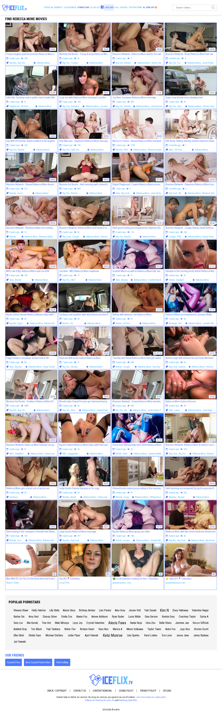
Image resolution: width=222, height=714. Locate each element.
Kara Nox (103, 629)
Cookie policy (126, 690)
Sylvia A (204, 616)
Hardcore (14, 497)
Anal (118, 193)
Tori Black (36, 629)
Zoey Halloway (180, 610)
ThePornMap (62, 662)
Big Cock (125, 193)
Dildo (125, 453)
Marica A (117, 629)
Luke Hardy (156, 193)
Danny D (104, 236)
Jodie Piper (74, 635)
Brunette (75, 106)
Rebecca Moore (51, 323)
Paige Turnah (49, 366)
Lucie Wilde (134, 616)
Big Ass (13, 63)
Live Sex (109, 7)
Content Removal (102, 690)
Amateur (172, 497)
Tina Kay (156, 366)
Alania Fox (81, 616)
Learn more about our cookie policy (151, 697)
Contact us (79, 690)
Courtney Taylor (187, 616)
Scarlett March (154, 280)
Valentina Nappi (200, 610)
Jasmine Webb (209, 323)
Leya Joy (78, 623)
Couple (74, 63)
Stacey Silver (50, 616)
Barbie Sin (19, 616)
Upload (167, 690)
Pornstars (83, 7)
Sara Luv (18, 623)
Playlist (97, 7)
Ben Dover (210, 540)
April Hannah (91, 635)
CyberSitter (132, 700)
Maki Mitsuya (62, 623)
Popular (48, 7)
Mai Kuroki (32, 623)
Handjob (180, 280)
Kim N (164, 610)
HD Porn (24, 106)
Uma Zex (150, 623)
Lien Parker (105, 610)
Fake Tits (75, 149)
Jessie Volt (135, 610)
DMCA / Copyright (57, 690)
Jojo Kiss (185, 629)
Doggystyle (73, 453)
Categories (70, 7)
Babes (118, 323)
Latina (177, 410)
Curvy (20, 193)
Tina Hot (46, 623)
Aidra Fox (170, 629)
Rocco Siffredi (200, 623)
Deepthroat (14, 106)
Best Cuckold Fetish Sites (38, 662)
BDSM (118, 453)
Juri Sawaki (20, 641)
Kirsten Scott (201, 629)
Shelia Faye (35, 635)
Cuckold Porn (13, 662)
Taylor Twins (154, 629)
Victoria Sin (211, 366)
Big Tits (21, 63)
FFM (125, 149)
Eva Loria (167, 635)
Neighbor (19, 453)
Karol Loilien (150, 635)
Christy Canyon (209, 106)
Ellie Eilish (19, 635)
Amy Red (34, 616)
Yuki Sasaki (150, 610)
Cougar (180, 63)
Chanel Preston (103, 410)
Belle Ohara (165, 623)
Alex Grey (120, 610)
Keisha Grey (168, 616)
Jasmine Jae (182, 623)
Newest (58, 7)
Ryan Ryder (118, 616)
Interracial (183, 366)
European (127, 540)
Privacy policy (148, 690)
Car (71, 323)
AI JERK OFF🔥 (150, 7)
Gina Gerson (151, 616)
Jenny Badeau (200, 635)
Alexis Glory (69, 610)
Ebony (181, 323)
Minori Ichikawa (134, 629)
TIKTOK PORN (135, 7)
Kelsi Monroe (112, 635)
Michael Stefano (54, 635)
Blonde (127, 63)
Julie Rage (207, 410)
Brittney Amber (87, 610)
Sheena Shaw (21, 610)
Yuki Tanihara (53, 629)
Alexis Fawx (117, 623)
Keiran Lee (156, 63)
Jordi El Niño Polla (210, 63)
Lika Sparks (133, 635)
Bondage (173, 323)
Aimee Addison (99, 616)
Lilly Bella (54, 610)
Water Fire (70, 629)
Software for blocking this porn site (100, 700)
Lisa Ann (104, 106)
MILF (171, 149)
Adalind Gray (20, 629)
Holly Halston (39, 610)
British (172, 280)
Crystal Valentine (95, 623)
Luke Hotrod (156, 106)
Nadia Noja (136, 623)
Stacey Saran (208, 236)
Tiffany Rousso (156, 497)
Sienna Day (102, 497)
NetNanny (123, 700)
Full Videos (120, 7)
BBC (64, 453)
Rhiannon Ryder (155, 149)
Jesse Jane (182, 635)
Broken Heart (87, 629)
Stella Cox (66, 616)
